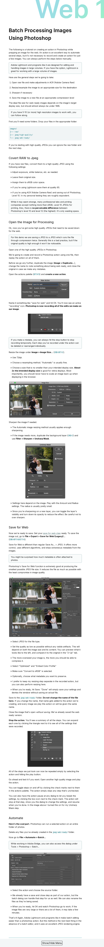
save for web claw (52, 533)
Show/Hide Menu (52, 943)
